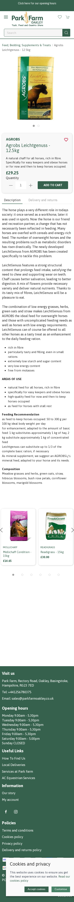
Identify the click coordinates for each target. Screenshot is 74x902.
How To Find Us (13, 758)
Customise (61, 889)
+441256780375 (19, 692)
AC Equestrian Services (18, 778)
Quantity (12, 178)
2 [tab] (39, 127)
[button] (6, 17)
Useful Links (12, 751)
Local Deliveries (13, 765)
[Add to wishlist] (30, 511)
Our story (8, 793)
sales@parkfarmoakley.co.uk (33, 698)
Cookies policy (12, 837)
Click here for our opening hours (37, 3)
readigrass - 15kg (52, 551)
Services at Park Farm (17, 771)
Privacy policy (12, 843)
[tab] (13, 575)
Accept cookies (36, 889)
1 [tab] (35, 127)
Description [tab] (12, 200)
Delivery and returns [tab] (42, 200)
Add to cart (53, 185)
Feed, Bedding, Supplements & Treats (26, 45)
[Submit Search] (66, 33)
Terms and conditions (17, 830)
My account (10, 800)
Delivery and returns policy (21, 850)
